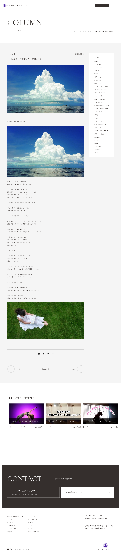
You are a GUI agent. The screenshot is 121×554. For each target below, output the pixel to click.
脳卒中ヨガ (97, 83)
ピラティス (97, 115)
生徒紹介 (97, 61)
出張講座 (97, 137)
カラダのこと (98, 102)
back (18, 369)
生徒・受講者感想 (99, 99)
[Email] (48, 353)
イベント (97, 140)
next (73, 369)
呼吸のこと (97, 80)
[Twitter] (43, 353)
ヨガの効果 (97, 64)
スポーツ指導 (98, 96)
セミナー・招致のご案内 (101, 105)
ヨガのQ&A (98, 71)
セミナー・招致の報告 (101, 124)
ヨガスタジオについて (101, 67)
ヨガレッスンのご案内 (101, 131)
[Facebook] (39, 353)
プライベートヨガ (99, 93)
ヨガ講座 (97, 150)
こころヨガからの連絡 (101, 86)
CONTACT (102, 5)
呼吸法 (96, 74)
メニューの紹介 (99, 121)
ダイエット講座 (99, 134)
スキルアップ (98, 112)
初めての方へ (98, 77)
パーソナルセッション (101, 90)
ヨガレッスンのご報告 (101, 108)
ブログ (96, 153)
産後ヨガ (97, 143)
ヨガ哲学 (97, 118)
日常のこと (97, 127)
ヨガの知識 (11, 54)
